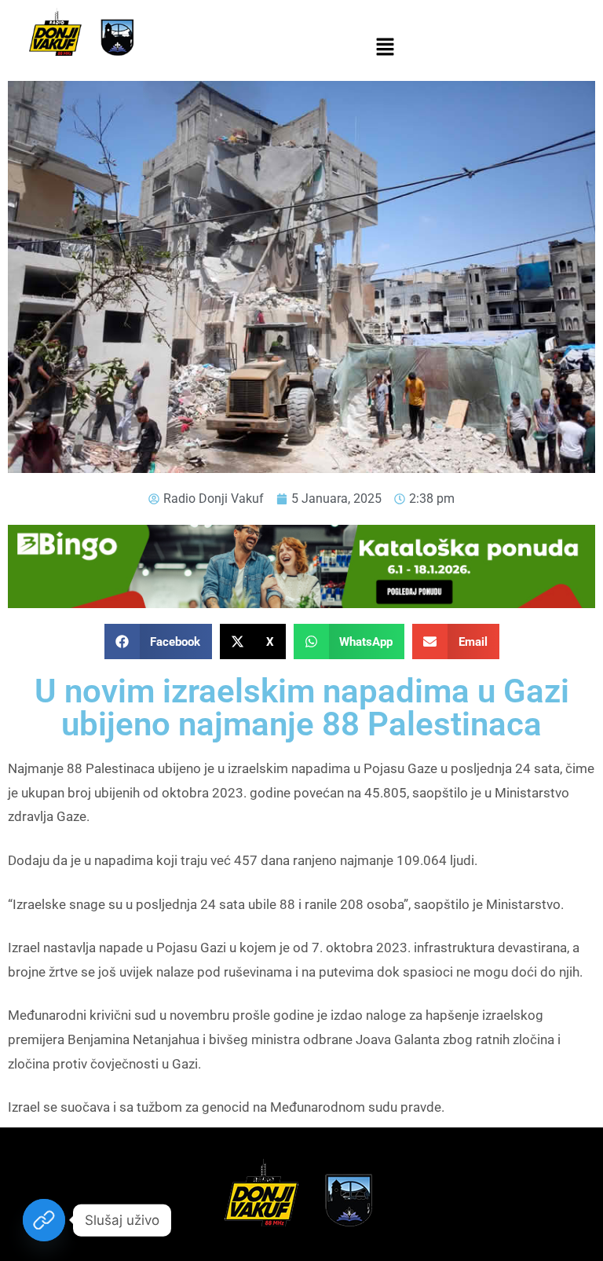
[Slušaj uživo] (44, 1220)
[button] (384, 48)
